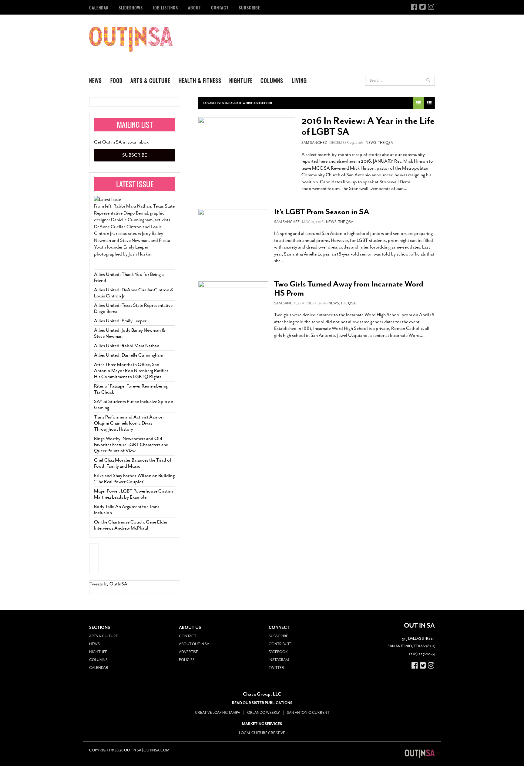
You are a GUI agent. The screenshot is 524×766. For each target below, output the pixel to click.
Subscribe (249, 7)
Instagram (279, 659)
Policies (187, 659)
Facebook (278, 651)
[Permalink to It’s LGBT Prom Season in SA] (233, 230)
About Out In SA (194, 644)
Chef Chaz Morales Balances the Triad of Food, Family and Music (132, 463)
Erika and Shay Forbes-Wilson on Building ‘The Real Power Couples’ (134, 479)
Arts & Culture (150, 80)
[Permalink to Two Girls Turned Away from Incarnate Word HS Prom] (233, 302)
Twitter (276, 667)
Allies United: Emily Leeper (120, 321)
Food (116, 80)
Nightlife (241, 80)
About (194, 7)
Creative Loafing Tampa (217, 712)
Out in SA (131, 39)
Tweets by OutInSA (108, 584)
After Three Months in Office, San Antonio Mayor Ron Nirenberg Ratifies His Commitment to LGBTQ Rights (131, 370)
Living (299, 80)
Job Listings (165, 7)
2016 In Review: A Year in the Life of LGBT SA (368, 126)
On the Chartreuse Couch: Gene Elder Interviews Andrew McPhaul (130, 525)
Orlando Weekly (263, 712)
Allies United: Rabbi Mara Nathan (126, 346)
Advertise (188, 651)
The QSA (385, 142)
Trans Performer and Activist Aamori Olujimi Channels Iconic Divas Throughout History (129, 423)
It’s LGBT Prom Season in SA (321, 212)
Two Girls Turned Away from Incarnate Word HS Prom (348, 288)
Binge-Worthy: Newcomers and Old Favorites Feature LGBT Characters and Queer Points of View (131, 445)
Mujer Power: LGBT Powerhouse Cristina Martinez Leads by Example (133, 494)
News (95, 80)
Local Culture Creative (262, 732)
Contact (220, 7)
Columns (271, 80)
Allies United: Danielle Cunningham (128, 355)
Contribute (280, 644)
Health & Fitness (200, 80)
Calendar (99, 7)
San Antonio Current (308, 712)
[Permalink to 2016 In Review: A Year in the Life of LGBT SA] (246, 146)
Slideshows (131, 7)
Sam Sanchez (314, 142)
